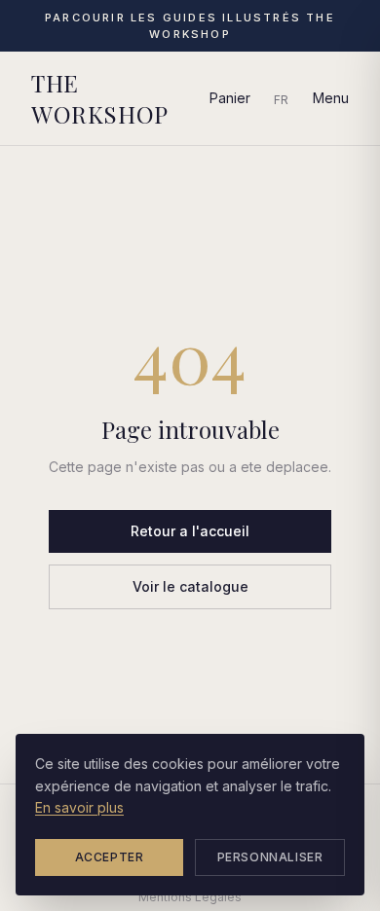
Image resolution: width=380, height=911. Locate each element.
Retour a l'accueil (190, 531)
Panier (229, 98)
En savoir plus (79, 807)
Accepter (109, 857)
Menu (331, 98)
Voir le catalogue (190, 586)
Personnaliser (270, 857)
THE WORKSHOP (100, 98)
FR (281, 99)
